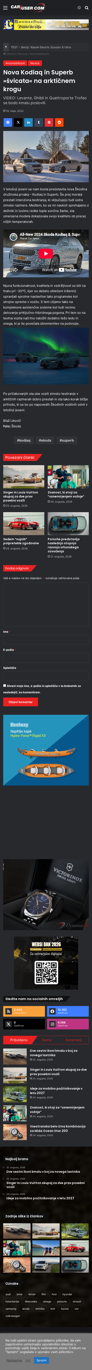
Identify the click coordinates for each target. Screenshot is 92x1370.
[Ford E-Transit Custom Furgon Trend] (46, 1265)
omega (47, 1301)
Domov (11, 53)
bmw (19, 1294)
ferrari (32, 1294)
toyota (65, 1308)
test (52, 1308)
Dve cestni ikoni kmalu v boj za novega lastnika (53, 1053)
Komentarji (73, 1040)
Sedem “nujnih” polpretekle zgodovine (21, 541)
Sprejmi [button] (41, 1360)
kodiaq (24, 440)
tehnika (40, 1308)
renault (77, 1301)
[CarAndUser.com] (28, 7)
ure (77, 1308)
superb (68, 440)
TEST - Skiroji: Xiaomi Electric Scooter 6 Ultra (41, 47)
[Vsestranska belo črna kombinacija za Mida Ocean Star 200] (15, 1132)
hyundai (67, 1294)
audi (8, 1294)
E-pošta (9, 649)
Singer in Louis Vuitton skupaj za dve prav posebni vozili (20, 496)
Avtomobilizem (39, 53)
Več (28, 1360)
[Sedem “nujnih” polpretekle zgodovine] (23, 523)
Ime (6, 631)
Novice (22, 53)
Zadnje (47, 1040)
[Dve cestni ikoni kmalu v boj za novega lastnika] (15, 1056)
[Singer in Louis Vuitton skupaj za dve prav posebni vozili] (23, 476)
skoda (46, 440)
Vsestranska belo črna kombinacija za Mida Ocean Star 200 (58, 1128)
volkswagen (13, 1315)
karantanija (12, 1301)
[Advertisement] (46, 821)
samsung (11, 1308)
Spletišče (9, 667)
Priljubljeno (19, 1040)
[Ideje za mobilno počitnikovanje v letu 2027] (15, 1094)
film (44, 1294)
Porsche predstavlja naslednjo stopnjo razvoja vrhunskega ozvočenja (64, 545)
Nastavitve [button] (14, 1360)
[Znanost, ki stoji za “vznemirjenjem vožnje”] (68, 476)
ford (54, 1294)
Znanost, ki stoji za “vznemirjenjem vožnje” (66, 494)
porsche (62, 1301)
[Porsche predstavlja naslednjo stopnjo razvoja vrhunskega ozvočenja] (68, 523)
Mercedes (31, 1301)
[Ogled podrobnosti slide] (46, 24)
